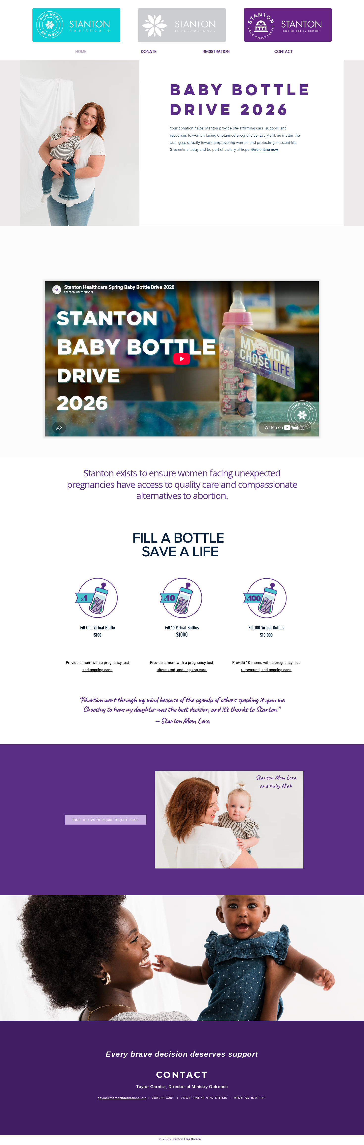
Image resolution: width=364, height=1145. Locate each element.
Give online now (264, 149)
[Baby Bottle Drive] (97, 598)
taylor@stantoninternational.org (122, 1098)
